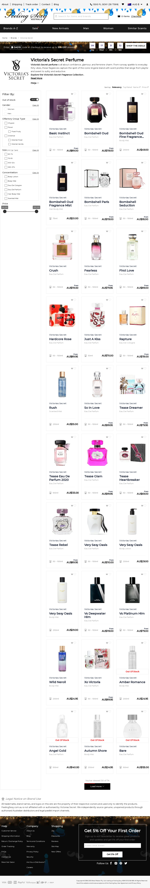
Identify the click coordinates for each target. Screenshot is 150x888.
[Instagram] (115, 863)
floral (10, 127)
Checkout (136, 16)
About (5, 4)
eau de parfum (14, 189)
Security (30, 857)
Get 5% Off (112, 854)
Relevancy (117, 87)
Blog (56, 4)
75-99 (10, 158)
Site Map (55, 846)
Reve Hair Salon (8, 862)
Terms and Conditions (36, 841)
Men (86, 28)
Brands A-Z (10, 28)
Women (108, 28)
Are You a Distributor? (36, 862)
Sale (35, 28)
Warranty (31, 846)
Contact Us (6, 857)
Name (136, 87)
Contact (46, 4)
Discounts (55, 836)
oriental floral (17, 140)
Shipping (17, 4)
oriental (11, 136)
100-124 (11, 163)
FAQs (34, 83)
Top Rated (127, 87)
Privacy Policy (33, 851)
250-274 (11, 167)
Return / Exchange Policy (12, 841)
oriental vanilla (17, 144)
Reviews (54, 841)
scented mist (13, 198)
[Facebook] (110, 863)
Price (144, 87)
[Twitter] (125, 863)
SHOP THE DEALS (136, 46)
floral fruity (16, 131)
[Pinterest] (120, 863)
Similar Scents (137, 28)
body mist (12, 181)
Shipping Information (10, 836)
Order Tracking (7, 846)
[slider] (5, 211)
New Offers (56, 851)
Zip (52, 831)
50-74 (10, 154)
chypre (11, 123)
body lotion (13, 176)
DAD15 (17, 47)
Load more (96, 786)
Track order (31, 4)
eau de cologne (15, 185)
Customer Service (8, 831)
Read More (36, 78)
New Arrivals (60, 28)
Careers (30, 867)
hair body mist (14, 194)
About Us (30, 831)
